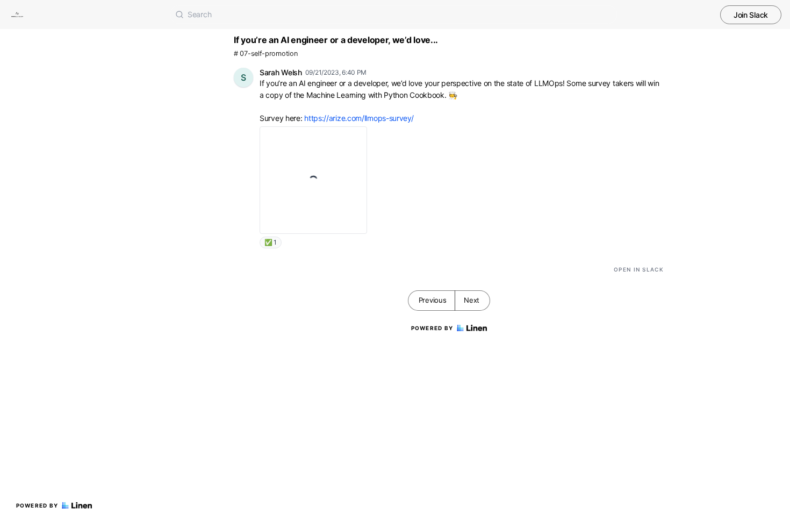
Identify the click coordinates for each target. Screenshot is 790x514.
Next (471, 300)
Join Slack (751, 14)
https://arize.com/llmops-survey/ (358, 118)
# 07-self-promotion (265, 53)
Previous (433, 300)
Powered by (37, 505)
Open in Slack (639, 269)
